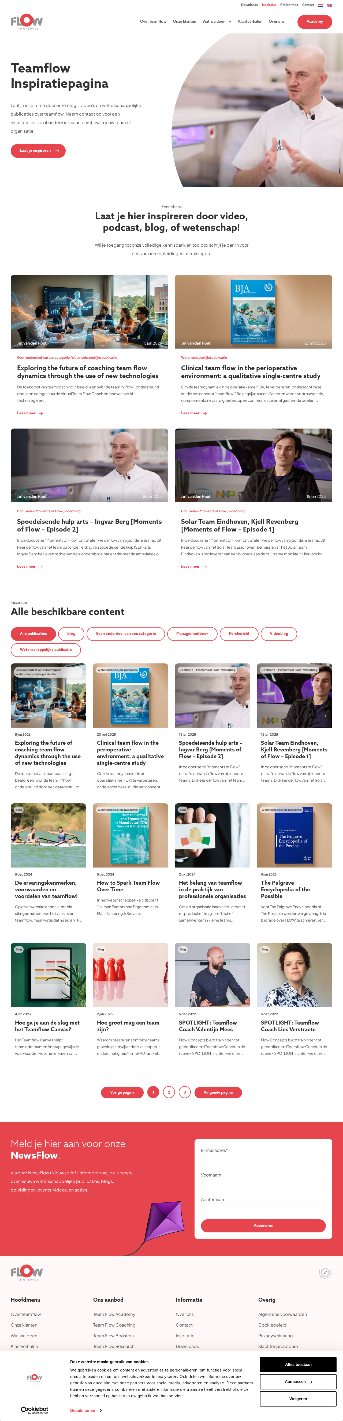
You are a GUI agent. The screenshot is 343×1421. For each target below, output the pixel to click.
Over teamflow (153, 22)
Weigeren (298, 1398)
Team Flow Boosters (113, 1335)
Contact (308, 5)
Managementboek (192, 634)
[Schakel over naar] (320, 5)
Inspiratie (269, 5)
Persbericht (239, 634)
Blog (71, 634)
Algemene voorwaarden (282, 1314)
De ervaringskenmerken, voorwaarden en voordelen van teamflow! (46, 890)
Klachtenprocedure (278, 1346)
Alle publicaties (33, 634)
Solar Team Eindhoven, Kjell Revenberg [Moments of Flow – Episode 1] (294, 750)
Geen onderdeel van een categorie (126, 634)
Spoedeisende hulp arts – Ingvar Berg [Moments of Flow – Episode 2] (210, 750)
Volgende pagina (218, 1093)
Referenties (289, 5)
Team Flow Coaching (114, 1325)
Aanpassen (295, 1381)
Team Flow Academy (114, 1314)
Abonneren (263, 1226)
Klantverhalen (250, 22)
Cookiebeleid (272, 1325)
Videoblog (279, 634)
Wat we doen (214, 22)
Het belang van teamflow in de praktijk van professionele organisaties (212, 890)
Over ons (277, 22)
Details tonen (82, 1410)
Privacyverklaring (275, 1335)
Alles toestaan (298, 1364)
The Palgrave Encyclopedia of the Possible (285, 890)
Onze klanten (184, 22)
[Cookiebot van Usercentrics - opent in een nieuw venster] (34, 1411)
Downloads (249, 5)
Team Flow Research (114, 1346)
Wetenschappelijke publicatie (46, 650)
